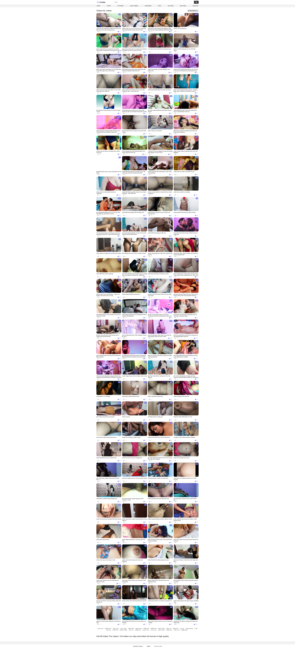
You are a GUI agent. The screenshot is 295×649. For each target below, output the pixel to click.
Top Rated (120, 5)
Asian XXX (195, 5)
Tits (101, 2)
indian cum (108, 628)
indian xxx (168, 628)
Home (98, 5)
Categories (148, 5)
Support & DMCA (138, 646)
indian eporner (153, 630)
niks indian (182, 628)
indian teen (169, 630)
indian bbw (131, 628)
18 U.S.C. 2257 (158, 646)
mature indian (123, 630)
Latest (109, 5)
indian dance (116, 628)
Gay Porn (170, 5)
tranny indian (123, 628)
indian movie (139, 628)
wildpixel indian (145, 630)
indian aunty (100, 628)
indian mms (131, 630)
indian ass (153, 628)
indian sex (138, 630)
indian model (161, 630)
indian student (189, 628)
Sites (159, 5)
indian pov (115, 630)
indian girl (175, 628)
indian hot (146, 628)
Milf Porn (183, 5)
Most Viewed (134, 5)
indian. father (161, 628)
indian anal (184, 630)
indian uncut (177, 630)
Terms (148, 646)
